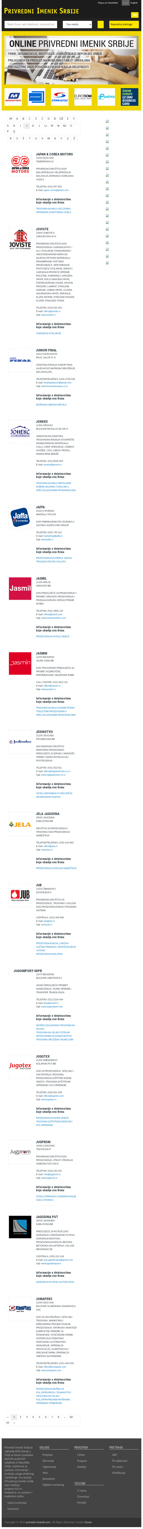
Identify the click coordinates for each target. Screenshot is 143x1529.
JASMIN (41, 653)
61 (7, 1423)
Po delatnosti (119, 1461)
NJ (64, 126)
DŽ (61, 119)
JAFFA (40, 507)
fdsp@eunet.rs (51, 1003)
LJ (46, 126)
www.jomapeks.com (51, 1370)
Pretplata (47, 1455)
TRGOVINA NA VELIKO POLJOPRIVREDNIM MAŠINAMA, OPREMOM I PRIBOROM (53, 1400)
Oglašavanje (49, 1467)
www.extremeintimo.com (53, 618)
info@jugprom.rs (52, 1174)
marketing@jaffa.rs (53, 536)
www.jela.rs (47, 849)
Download (83, 1496)
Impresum (13, 1509)
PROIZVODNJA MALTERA (49, 954)
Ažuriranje (48, 1461)
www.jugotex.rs (48, 1099)
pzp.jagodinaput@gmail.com (58, 1260)
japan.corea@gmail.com (56, 190)
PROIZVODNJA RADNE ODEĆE (52, 1118)
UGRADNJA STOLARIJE (48, 333)
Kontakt (81, 1502)
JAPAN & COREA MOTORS (54, 154)
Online (81, 1455)
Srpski (126, 3)
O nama (81, 1490)
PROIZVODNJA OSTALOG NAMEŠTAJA (56, 868)
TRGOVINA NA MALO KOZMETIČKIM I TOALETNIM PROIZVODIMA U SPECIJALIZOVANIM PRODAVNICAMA (56, 711)
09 (10, 119)
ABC (114, 1455)
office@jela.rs (51, 846)
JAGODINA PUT (47, 1217)
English (134, 3)
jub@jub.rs (49, 921)
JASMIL (41, 578)
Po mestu (117, 1467)
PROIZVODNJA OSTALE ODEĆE (52, 636)
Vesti (45, 1473)
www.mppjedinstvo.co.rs (53, 775)
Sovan (88, 1522)
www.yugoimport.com (52, 1006)
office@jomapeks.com (55, 1367)
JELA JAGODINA (47, 814)
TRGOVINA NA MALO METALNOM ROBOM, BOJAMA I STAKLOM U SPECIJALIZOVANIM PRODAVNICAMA (56, 487)
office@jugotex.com (54, 1096)
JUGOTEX (43, 1056)
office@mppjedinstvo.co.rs (57, 771)
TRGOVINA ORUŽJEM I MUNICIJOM (54, 1039)
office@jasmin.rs (52, 685)
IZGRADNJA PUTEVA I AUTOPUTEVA (55, 1282)
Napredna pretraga (122, 24)
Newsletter (48, 1479)
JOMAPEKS (44, 1299)
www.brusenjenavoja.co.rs (54, 386)
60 (71, 1417)
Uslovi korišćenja (16, 1503)
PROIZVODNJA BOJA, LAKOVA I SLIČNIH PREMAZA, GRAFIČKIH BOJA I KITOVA (56, 947)
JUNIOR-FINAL (46, 350)
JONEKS (42, 421)
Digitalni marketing (53, 1485)
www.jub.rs (46, 924)
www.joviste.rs (48, 315)
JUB (39, 885)
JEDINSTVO (44, 732)
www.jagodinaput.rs (51, 1263)
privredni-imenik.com (38, 1522)
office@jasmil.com (53, 614)
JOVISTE (42, 229)
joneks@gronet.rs (53, 464)
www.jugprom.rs (49, 1178)
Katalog (81, 1467)
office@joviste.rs (52, 311)
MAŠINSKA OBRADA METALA (51, 404)
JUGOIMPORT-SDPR (27, 971)
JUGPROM (43, 1142)
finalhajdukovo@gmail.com (57, 382)
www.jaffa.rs (47, 539)
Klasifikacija (118, 1473)
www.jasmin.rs (48, 689)
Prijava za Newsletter (108, 3)
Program (82, 1461)
